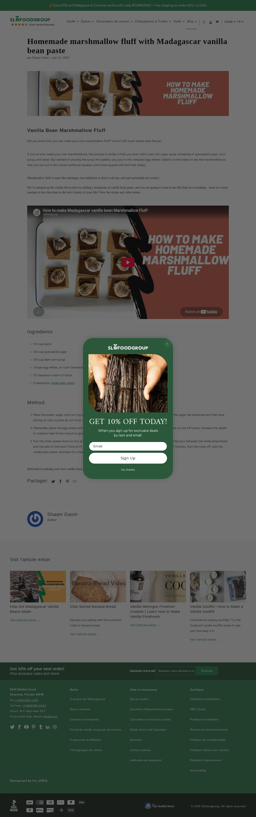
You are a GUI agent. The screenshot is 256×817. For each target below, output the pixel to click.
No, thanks (128, 469)
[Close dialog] (167, 344)
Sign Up (128, 458)
